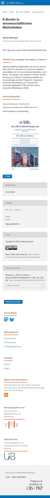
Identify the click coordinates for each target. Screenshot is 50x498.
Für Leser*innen (10, 338)
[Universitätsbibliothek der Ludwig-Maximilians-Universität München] (9, 459)
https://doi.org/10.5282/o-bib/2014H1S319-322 (27, 50)
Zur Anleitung (18, 390)
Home (5, 12)
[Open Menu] (2, 2)
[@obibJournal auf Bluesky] (12, 321)
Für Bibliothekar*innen (12, 347)
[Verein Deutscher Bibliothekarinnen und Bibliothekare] (11, 428)
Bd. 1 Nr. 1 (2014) (23, 12)
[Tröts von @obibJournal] (7, 321)
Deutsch (7, 364)
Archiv (11, 12)
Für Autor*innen (10, 343)
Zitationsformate (13, 286)
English (7, 368)
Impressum (10, 472)
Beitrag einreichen (13, 302)
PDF (8, 176)
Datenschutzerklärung (25, 472)
